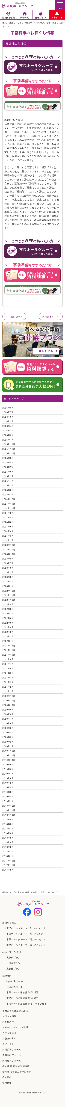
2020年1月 (8, 746)
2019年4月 (8, 787)
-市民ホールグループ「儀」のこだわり (26, 944)
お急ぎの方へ (9, 1038)
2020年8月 (8, 714)
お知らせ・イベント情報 (15, 1027)
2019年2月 (8, 796)
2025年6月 (8, 471)
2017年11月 (8, 865)
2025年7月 (8, 467)
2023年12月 (8, 544)
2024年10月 (8, 508)
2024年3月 (8, 535)
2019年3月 (8, 791)
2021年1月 (8, 691)
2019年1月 (8, 801)
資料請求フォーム (11, 1049)
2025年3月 (8, 485)
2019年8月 (8, 769)
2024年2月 (8, 540)
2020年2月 (8, 741)
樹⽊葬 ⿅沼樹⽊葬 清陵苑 (16, 1066)
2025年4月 (8, 480)
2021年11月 (8, 650)
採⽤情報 (7, 1082)
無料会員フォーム (11, 1060)
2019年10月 (8, 759)
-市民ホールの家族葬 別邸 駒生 (22, 997)
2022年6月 (8, 618)
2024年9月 (8, 512)
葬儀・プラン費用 (11, 951)
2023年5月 (8, 572)
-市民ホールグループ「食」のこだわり (26, 928)
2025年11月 (8, 448)
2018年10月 (8, 814)
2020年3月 (8, 737)
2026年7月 (8, 412)
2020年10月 (8, 705)
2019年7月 (8, 773)
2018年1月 (8, 856)
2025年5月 (8, 476)
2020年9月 (8, 709)
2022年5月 (8, 622)
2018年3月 (8, 846)
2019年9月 (8, 764)
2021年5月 (8, 673)
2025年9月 (8, 457)
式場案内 (7, 975)
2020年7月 (8, 718)
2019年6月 (8, 778)
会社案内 (7, 1077)
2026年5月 (8, 421)
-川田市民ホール (14, 986)
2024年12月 (8, 499)
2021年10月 (8, 654)
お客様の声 (8, 1021)
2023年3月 (8, 576)
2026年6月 (8, 416)
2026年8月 (8, 407)
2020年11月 (8, 700)
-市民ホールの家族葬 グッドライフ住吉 (26, 1003)
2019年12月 (8, 750)
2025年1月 (8, 494)
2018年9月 (8, 819)
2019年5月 (8, 782)
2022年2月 (8, 636)
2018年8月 (8, 824)
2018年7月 (8, 828)
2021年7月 (8, 663)
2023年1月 (8, 586)
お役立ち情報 (9, 1016)
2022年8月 (8, 608)
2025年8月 (8, 462)
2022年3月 (8, 631)
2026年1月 (8, 439)
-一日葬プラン (13, 963)
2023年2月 (8, 581)
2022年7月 (8, 613)
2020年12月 (8, 695)
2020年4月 (8, 732)
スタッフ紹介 (9, 1032)
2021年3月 (8, 682)
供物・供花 (8, 1043)
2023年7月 (8, 563)
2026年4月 (8, 425)
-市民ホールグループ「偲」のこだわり (26, 939)
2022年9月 (8, 604)
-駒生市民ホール (14, 981)
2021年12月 (8, 645)
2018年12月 (8, 805)
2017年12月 (8, 860)
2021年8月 (8, 659)
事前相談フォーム (11, 1055)
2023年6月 (8, 567)
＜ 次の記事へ (14, 316)
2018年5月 (8, 837)
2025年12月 (8, 444)
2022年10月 (8, 599)
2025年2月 (8, 489)
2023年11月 (8, 549)
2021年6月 (8, 668)
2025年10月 (8, 453)
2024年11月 (8, 503)
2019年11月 (8, 755)
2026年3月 (8, 430)
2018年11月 (8, 810)
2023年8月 (8, 558)
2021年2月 (8, 686)
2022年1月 (8, 640)
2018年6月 (8, 833)
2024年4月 (8, 531)
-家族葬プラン (13, 968)
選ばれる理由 (9, 922)
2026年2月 (8, 435)
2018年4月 (8, 842)
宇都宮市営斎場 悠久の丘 (15, 1010)
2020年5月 (8, 727)
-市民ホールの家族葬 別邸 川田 (22, 992)
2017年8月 (8, 869)
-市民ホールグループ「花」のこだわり (26, 933)
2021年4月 (8, 677)
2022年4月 (8, 627)
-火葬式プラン (13, 957)
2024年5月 (8, 526)
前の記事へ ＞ (50, 316)
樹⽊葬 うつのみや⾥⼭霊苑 (16, 1071)
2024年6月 (8, 522)
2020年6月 (8, 723)
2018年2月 (8, 851)
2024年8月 (8, 517)
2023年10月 (8, 554)
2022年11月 (8, 595)
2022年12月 (8, 590)
